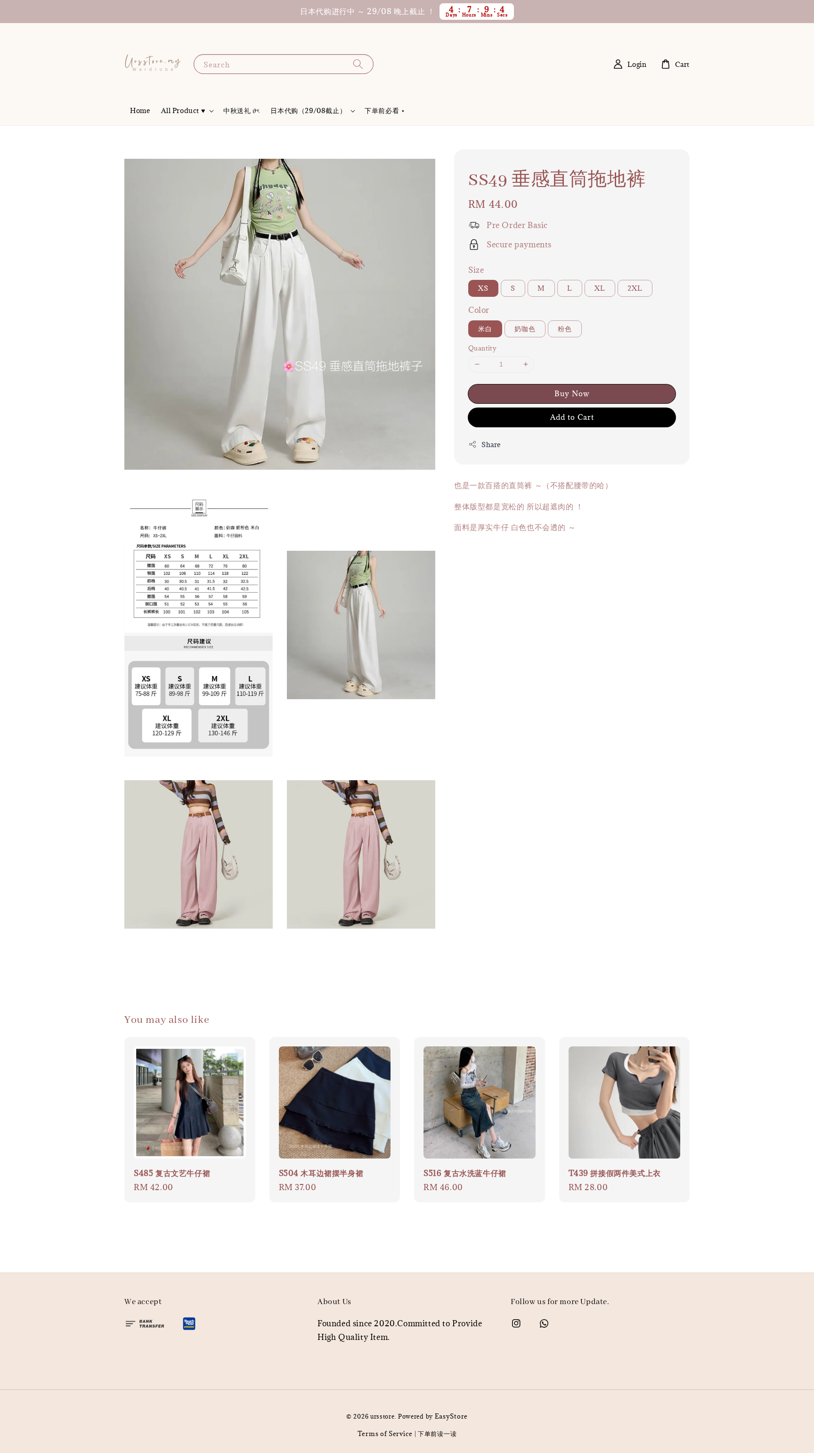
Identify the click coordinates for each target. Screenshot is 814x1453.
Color (478, 310)
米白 (485, 328)
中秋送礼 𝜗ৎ (241, 110)
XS (483, 288)
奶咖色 (525, 328)
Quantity (482, 348)
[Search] (358, 64)
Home (140, 110)
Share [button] (491, 444)
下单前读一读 (437, 1433)
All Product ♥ (183, 110)
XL (599, 288)
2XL (635, 288)
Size (476, 270)
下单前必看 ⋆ (385, 110)
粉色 (565, 328)
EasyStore (451, 1416)
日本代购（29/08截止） (308, 110)
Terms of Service (385, 1433)
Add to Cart (572, 417)
